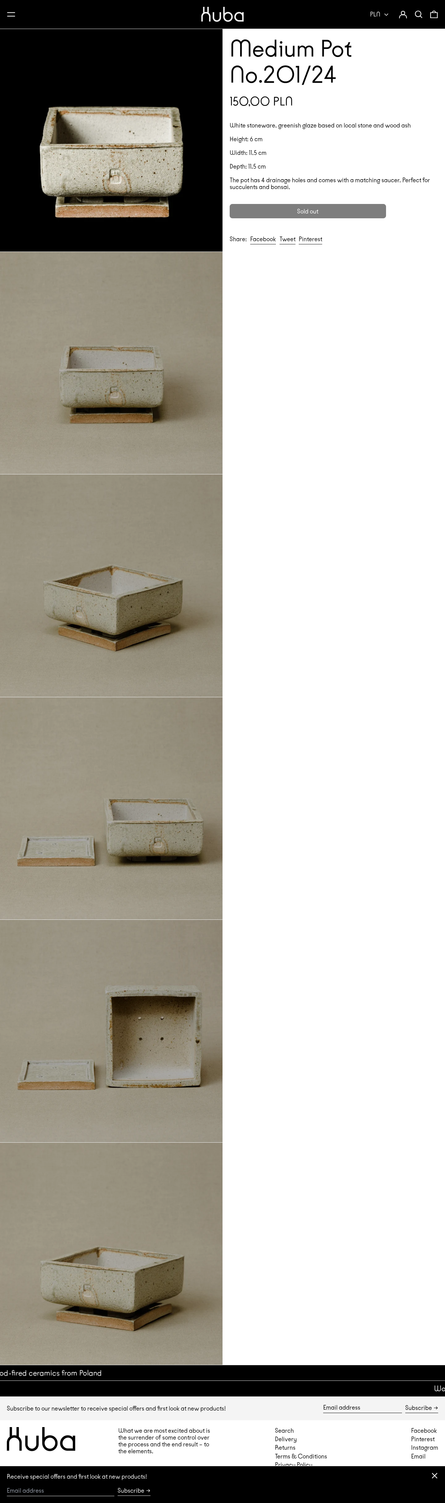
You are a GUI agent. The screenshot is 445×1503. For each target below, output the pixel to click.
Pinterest (423, 1439)
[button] (418, 14)
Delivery (286, 1439)
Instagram (424, 1447)
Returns (285, 1447)
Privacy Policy (293, 1464)
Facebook (424, 1430)
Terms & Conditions (301, 1456)
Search (284, 1430)
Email (418, 1456)
